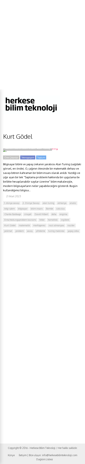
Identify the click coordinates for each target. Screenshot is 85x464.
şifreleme (40, 231)
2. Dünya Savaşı (31, 203)
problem (19, 231)
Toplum (41, 157)
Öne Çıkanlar (11, 157)
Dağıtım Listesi (44, 459)
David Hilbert (41, 214)
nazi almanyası (56, 225)
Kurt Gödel (9, 225)
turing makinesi (56, 231)
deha (54, 214)
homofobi (53, 219)
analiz (73, 203)
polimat (8, 231)
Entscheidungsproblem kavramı (20, 219)
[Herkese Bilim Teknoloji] (31, 113)
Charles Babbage (12, 214)
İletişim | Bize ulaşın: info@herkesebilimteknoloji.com (48, 455)
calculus (60, 208)
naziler (70, 225)
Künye (11, 455)
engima (63, 214)
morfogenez (39, 225)
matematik (24, 225)
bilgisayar (22, 208)
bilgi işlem (9, 208)
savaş (30, 231)
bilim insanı (37, 208)
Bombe (49, 208)
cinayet (27, 214)
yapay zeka (73, 231)
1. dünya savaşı (11, 203)
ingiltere (65, 219)
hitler (42, 219)
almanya (62, 203)
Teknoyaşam (27, 157)
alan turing (48, 203)
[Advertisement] (42, 44)
